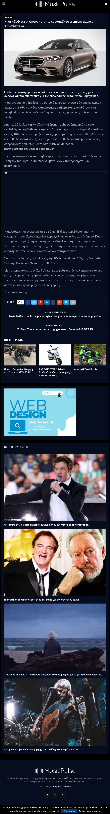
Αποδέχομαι (69, 811)
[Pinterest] (55, 795)
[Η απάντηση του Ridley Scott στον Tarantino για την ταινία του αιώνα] (55, 562)
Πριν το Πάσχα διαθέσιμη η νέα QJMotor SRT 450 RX (18, 371)
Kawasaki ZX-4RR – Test (86, 369)
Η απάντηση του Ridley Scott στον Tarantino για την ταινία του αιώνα (41, 599)
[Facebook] (47, 795)
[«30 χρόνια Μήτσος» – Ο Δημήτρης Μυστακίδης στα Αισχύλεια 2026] (55, 712)
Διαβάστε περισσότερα (89, 811)
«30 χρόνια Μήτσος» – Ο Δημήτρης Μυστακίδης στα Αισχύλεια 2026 (41, 749)
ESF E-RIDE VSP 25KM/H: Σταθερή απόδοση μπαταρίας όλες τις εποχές (54, 372)
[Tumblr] (63, 795)
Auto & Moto (9, 17)
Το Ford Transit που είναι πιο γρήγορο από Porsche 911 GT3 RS (55, 329)
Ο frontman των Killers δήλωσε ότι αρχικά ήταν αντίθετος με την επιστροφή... (47, 524)
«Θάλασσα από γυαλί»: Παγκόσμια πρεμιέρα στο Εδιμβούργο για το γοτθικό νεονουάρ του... (53, 674)
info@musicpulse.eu (61, 786)
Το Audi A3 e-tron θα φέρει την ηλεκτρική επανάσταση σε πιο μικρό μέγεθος (55, 316)
